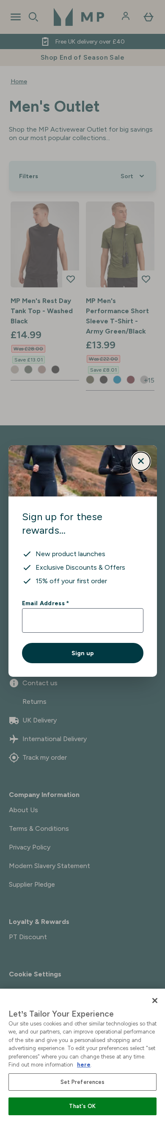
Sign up (83, 653)
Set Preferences (82, 1082)
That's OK (82, 1106)
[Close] (155, 1000)
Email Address (45, 603)
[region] (82, 1055)
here (84, 1064)
